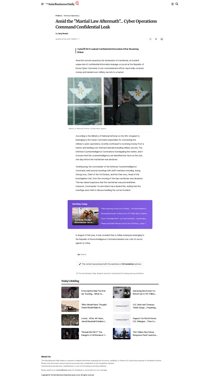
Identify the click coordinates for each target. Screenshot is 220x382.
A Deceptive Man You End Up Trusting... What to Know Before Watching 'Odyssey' (93, 292)
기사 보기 (81, 254)
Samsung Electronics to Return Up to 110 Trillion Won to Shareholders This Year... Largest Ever (124, 214)
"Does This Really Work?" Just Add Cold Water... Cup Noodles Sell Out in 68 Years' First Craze (124, 219)
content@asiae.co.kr (64, 370)
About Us (46, 356)
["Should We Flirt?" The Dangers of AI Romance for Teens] (70, 339)
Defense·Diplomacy (71, 16)
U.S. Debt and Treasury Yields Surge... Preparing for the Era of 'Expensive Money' (144, 306)
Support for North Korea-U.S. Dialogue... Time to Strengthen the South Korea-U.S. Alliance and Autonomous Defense (145, 320)
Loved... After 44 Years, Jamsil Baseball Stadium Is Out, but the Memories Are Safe (94, 320)
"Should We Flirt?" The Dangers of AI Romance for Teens (94, 334)
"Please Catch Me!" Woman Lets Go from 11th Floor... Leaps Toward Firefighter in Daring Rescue (124, 224)
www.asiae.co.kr (74, 375)
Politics (59, 16)
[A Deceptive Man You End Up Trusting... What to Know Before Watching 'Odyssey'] (70, 297)
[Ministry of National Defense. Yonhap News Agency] (110, 101)
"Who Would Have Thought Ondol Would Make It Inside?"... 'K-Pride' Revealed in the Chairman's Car (94, 306)
